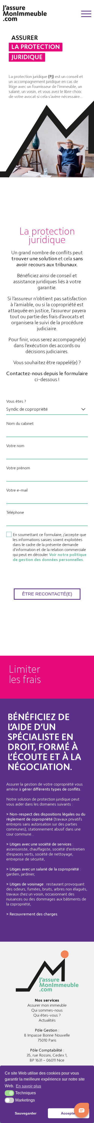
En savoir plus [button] (28, 1086)
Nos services (47, 1000)
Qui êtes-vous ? (47, 1015)
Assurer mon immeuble (47, 1005)
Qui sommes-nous (47, 1010)
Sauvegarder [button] (25, 1113)
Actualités (47, 1020)
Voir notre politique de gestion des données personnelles (49, 557)
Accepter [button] (68, 1113)
